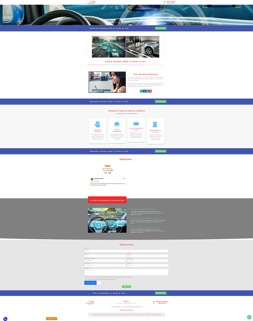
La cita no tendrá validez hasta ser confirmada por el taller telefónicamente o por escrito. (109, 277)
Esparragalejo (157, 314)
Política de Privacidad (132, 306)
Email (85, 253)
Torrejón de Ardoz (103, 314)
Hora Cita (129, 263)
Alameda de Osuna (116, 314)
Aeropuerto (126, 314)
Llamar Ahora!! (171, 1)
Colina (149, 314)
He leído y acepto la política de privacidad (97, 279)
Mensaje (86, 268)
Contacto (140, 306)
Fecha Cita (87, 263)
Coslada (94, 314)
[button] (141, 91)
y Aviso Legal (111, 279)
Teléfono (129, 253)
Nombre (86, 249)
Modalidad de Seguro (90, 258)
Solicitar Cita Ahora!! (162, 301)
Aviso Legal (113, 306)
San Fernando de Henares (138, 314)
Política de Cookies (121, 306)
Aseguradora (130, 258)
